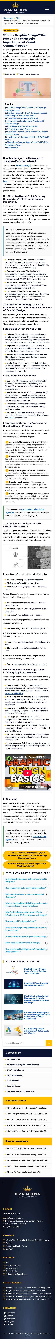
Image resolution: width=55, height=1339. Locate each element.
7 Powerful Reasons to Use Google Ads (24, 1172)
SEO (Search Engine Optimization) (23, 1065)
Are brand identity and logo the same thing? (26, 936)
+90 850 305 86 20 (11, 1214)
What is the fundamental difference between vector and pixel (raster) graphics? (27, 904)
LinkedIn (9, 1316)
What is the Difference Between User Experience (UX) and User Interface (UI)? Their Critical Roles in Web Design (29, 1166)
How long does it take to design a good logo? (26, 888)
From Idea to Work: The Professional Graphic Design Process (26, 133)
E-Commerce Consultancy (17, 1274)
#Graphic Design (11, 30)
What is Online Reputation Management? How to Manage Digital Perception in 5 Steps (29, 1120)
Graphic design (23, 165)
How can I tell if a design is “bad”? (21, 921)
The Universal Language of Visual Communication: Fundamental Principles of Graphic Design (24, 121)
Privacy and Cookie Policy (16, 1246)
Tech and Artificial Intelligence (21, 1091)
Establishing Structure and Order (22, 126)
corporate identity (14, 693)
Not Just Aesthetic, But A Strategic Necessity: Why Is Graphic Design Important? (27, 114)
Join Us (9, 1243)
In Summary (12, 148)
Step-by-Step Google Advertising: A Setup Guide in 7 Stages (36, 1031)
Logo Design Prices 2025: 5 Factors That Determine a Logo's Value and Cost (29, 1114)
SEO (7, 1262)
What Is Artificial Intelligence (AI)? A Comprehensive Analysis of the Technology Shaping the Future (27, 855)
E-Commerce (13, 1081)
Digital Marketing (15, 1075)
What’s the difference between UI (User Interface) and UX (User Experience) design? (26, 913)
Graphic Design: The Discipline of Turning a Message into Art (25, 109)
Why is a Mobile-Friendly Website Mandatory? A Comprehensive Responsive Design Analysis (29, 1108)
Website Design (12, 1268)
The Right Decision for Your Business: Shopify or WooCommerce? (29, 1125)
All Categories (13, 1059)
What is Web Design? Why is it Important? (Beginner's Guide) (27, 865)
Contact (9, 1249)
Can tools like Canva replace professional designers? (25, 895)
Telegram (10, 1322)
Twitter (9, 1324)
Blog (18, 18)
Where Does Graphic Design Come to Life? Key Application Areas (27, 143)
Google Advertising (13, 1265)
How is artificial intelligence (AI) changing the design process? (27, 950)
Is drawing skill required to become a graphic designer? (26, 880)
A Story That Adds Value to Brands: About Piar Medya (27, 1240)
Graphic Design (14, 1086)
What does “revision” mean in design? (23, 943)
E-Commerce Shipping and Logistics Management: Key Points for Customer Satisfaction (29, 1160)
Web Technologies (15, 1070)
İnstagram (10, 1319)
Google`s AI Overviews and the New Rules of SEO (36, 984)
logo (5, 181)
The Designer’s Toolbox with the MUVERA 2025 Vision (27, 138)
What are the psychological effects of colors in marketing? (26, 929)
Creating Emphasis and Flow (20, 129)
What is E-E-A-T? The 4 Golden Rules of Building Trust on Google (29, 1149)
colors (11, 418)
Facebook (10, 1313)
